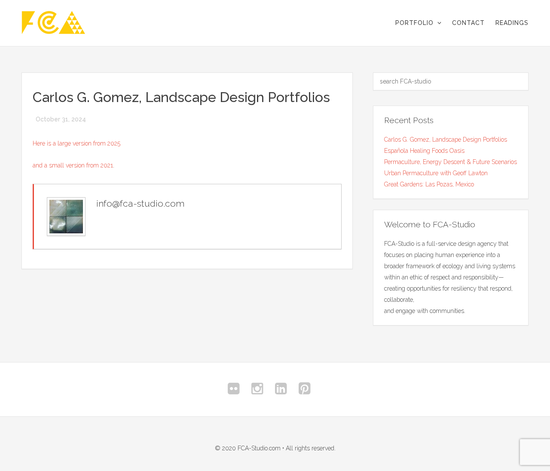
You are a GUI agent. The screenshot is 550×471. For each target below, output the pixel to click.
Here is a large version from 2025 (76, 143)
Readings (512, 22)
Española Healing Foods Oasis (424, 150)
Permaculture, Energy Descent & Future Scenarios (450, 161)
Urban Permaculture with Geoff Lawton (436, 173)
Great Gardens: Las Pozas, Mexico (429, 184)
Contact (468, 22)
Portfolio (414, 22)
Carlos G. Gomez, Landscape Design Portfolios (445, 139)
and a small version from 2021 (73, 165)
